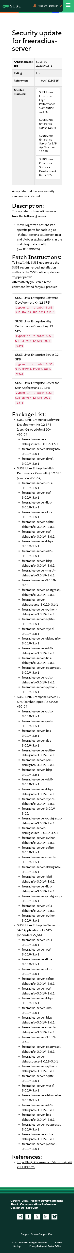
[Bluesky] (54, 1216)
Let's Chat (32, 1207)
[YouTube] (20, 1216)
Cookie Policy (54, 1246)
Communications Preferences (38, 1204)
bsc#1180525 (50, 80)
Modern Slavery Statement (46, 1200)
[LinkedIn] (46, 1216)
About (14, 1204)
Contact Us (17, 1207)
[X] (37, 1216)
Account (42, 5)
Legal (25, 1200)
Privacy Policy (36, 1246)
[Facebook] (28, 1216)
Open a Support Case (42, 1234)
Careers (15, 1200)
